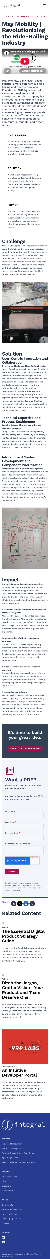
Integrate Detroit (10, 1214)
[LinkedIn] (26, 903)
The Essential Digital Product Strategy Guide (23, 936)
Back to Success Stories (27, 16)
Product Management (12, 1144)
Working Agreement (11, 1219)
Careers (5, 1223)
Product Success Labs (12, 1209)
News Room (7, 1190)
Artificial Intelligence (11, 1148)
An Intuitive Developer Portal (19, 1072)
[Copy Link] (32, 903)
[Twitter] (20, 903)
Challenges (17, 135)
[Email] (13, 903)
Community (7, 1205)
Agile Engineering (10, 1157)
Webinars (6, 1186)
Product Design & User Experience (18, 1153)
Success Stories (9, 1176)
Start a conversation (25, 748)
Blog (4, 1181)
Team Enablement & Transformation (19, 1162)
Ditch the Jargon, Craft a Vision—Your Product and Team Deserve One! (22, 990)
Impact (13, 204)
